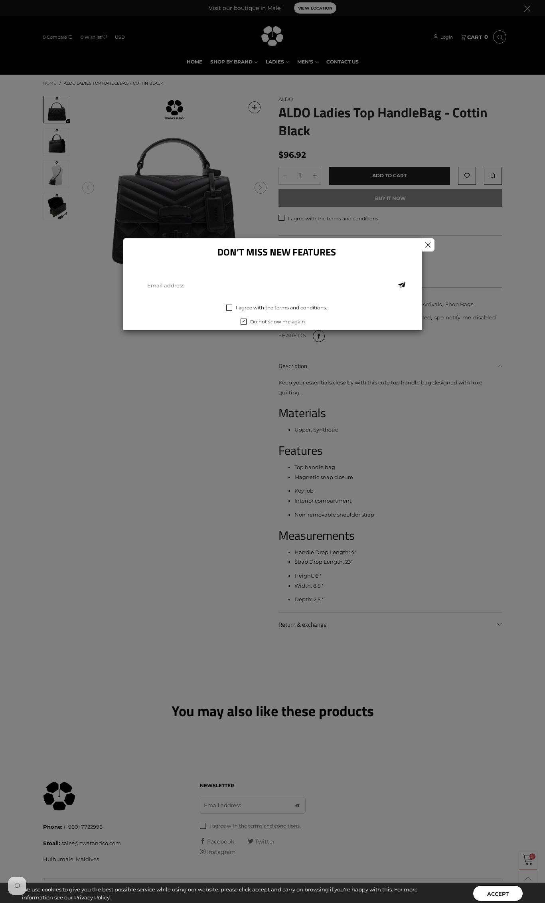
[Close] (427, 244)
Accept (498, 887)
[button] (402, 285)
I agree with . (281, 308)
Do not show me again (277, 322)
